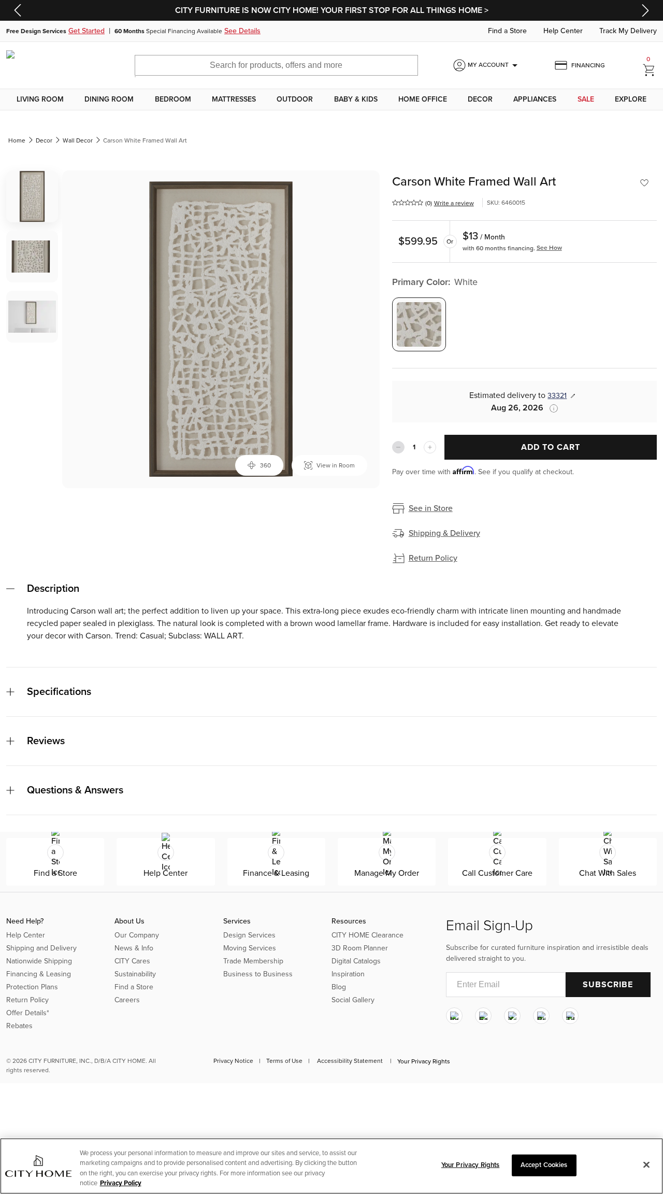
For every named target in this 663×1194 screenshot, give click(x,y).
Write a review (454, 203)
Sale (586, 99)
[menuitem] (40, 99)
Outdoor (295, 99)
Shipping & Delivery (444, 533)
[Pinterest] (541, 1016)
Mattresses (234, 99)
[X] (512, 1016)
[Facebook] (483, 1016)
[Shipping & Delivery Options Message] (550, 408)
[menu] (331, 99)
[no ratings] (407, 203)
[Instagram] (454, 1016)
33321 (557, 395)
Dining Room (109, 99)
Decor (480, 99)
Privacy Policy (120, 1183)
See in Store (431, 508)
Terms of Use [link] (284, 1060)
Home (16, 140)
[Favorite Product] (644, 183)
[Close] (646, 1164)
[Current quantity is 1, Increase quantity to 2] (430, 447)
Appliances (534, 99)
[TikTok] (570, 1016)
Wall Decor (78, 140)
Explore (630, 99)
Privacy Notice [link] (233, 1060)
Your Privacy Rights (423, 1061)
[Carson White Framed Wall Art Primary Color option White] (419, 324)
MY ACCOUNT (494, 65)
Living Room (40, 99)
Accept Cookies (544, 1165)
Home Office (422, 99)
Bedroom (173, 99)
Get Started (86, 31)
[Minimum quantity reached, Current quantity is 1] (398, 447)
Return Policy (433, 558)
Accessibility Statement (350, 1060)
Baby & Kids (356, 99)
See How (549, 247)
